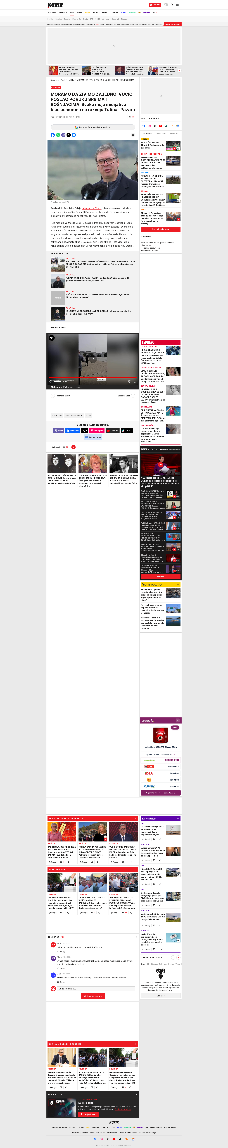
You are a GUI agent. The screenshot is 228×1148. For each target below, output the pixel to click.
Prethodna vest (63, 396)
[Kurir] (55, 4)
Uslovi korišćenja (149, 1133)
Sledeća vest (124, 396)
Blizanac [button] (154, 964)
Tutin (88, 415)
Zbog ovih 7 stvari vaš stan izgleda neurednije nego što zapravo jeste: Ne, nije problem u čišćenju (83, 24)
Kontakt (85, 1133)
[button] (131, 117)
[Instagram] (149, 126)
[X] (155, 126)
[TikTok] (166, 126)
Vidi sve (160, 577)
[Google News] (177, 126)
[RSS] (172, 126)
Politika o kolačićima (109, 1133)
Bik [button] (148, 964)
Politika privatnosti (133, 1133)
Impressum (94, 1133)
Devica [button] (171, 964)
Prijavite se (90, 1114)
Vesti (63, 80)
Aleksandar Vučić (91, 208)
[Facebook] (144, 126)
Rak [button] (160, 964)
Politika (71, 80)
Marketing (76, 1133)
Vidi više (161, 996)
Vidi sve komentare (93, 996)
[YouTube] (161, 126)
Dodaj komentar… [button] (67, 988)
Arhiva (121, 1133)
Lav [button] (165, 964)
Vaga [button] (177, 964)
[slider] (57, 381)
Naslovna (55, 80)
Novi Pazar (57, 415)
